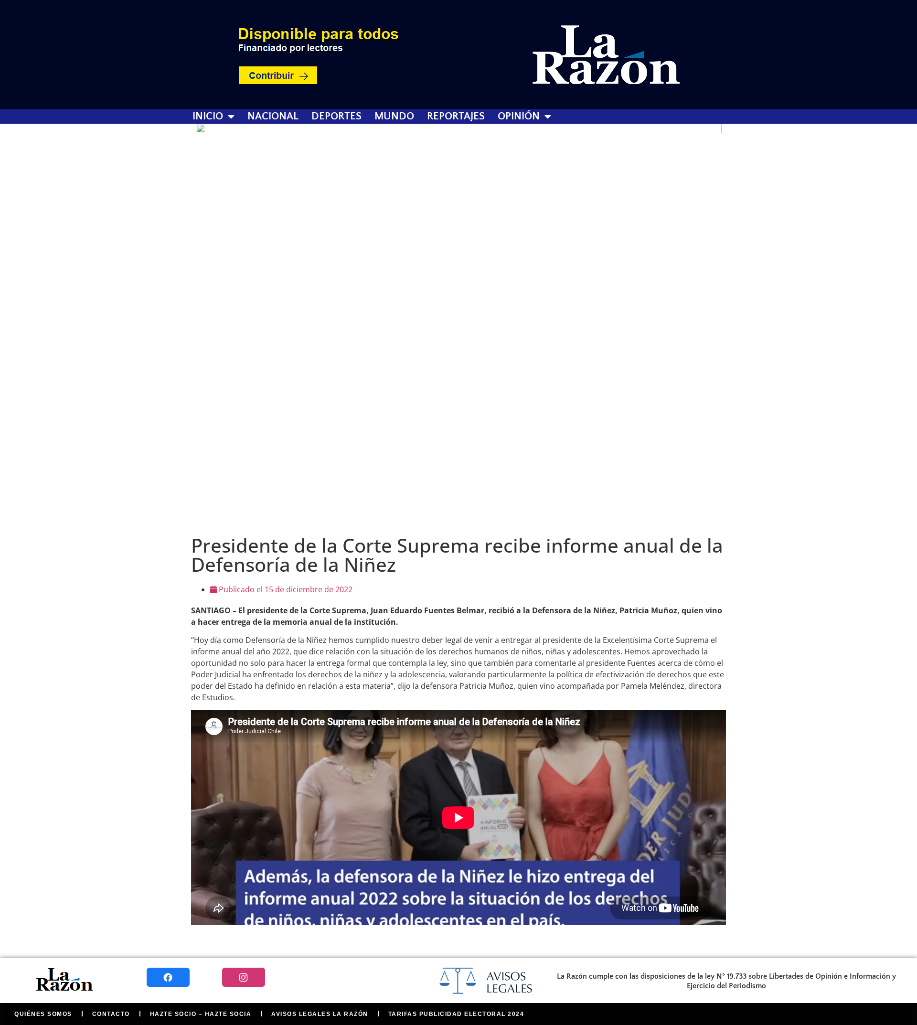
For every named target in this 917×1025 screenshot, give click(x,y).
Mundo (394, 116)
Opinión (519, 116)
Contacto (111, 1014)
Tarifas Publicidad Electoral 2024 (456, 1014)
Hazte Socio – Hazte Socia (201, 1014)
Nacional (273, 116)
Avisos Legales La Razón (319, 1014)
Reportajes (456, 116)
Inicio (207, 116)
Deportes (336, 116)
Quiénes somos (43, 1014)
